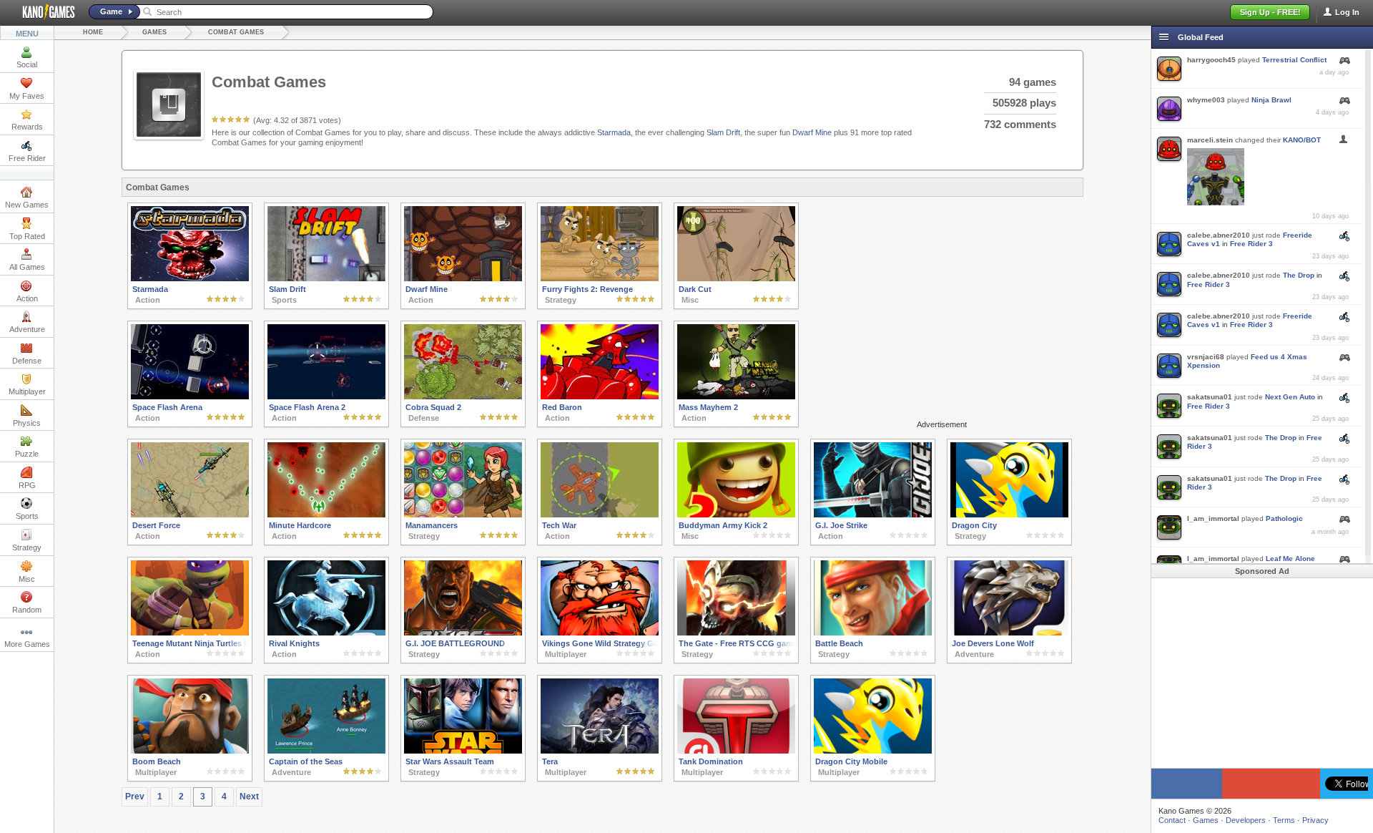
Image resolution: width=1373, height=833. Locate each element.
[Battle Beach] (873, 632)
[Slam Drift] (326, 278)
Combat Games (236, 32)
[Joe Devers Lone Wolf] (1009, 632)
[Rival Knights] (326, 632)
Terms (1284, 820)
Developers (1246, 820)
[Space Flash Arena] (190, 396)
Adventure (27, 329)
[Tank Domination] (736, 750)
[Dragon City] (1009, 514)
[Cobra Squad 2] (463, 396)
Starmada (614, 132)
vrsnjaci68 (1205, 357)
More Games (27, 644)
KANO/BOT (1302, 140)
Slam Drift (723, 132)
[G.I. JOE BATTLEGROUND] (463, 632)
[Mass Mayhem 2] (736, 396)
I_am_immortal (1213, 518)
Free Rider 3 (1251, 244)
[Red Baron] (600, 396)
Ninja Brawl (1271, 100)
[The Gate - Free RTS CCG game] (736, 632)
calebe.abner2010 (1218, 235)
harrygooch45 (1211, 60)
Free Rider (27, 158)
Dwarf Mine (812, 132)
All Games (27, 267)
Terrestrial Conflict (1294, 60)
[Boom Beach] (190, 750)
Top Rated (27, 236)
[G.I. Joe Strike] (873, 514)
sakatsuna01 (1209, 397)
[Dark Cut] (736, 278)
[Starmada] (190, 278)
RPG (27, 485)
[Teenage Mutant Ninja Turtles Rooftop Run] (190, 632)
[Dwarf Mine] (463, 278)
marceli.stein (1210, 140)
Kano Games (43, 12)
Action (27, 298)
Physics (27, 423)
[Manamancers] (463, 514)
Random (26, 609)
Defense (26, 360)
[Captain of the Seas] (326, 750)
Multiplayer (27, 391)
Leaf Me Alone (1290, 558)
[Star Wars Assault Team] (463, 750)
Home (93, 32)
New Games (27, 204)
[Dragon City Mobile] (873, 750)
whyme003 (1206, 100)
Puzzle (27, 453)
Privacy (1315, 820)
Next (249, 796)
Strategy (26, 547)
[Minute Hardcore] (326, 514)
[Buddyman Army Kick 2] (736, 514)
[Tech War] (600, 514)
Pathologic (1284, 518)
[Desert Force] (190, 514)
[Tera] (600, 750)
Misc (27, 579)
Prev (134, 796)
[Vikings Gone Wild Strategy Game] (600, 632)
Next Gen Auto (1290, 397)
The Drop (1298, 275)
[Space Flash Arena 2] (326, 396)
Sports (27, 516)
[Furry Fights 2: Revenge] (600, 278)
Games (154, 32)
